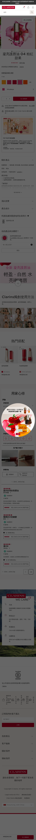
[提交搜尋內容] (32, 12)
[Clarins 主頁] (8, 7)
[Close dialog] (32, 405)
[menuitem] (24, 7)
